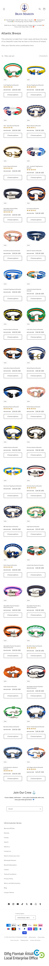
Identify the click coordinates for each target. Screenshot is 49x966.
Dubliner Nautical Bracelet (34, 250)
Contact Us (7, 851)
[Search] (40, 9)
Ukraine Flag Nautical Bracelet (35, 85)
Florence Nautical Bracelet (34, 447)
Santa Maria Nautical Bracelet (12, 368)
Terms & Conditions (10, 874)
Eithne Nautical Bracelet (33, 407)
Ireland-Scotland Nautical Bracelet (34, 290)
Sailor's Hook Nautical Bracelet (35, 726)
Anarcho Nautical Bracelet (11, 329)
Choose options (12, 95)
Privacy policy (41, 937)
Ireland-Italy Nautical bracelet (35, 565)
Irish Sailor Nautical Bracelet (35, 329)
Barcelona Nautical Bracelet (11, 726)
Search (6, 842)
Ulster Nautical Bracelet (10, 686)
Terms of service (14, 940)
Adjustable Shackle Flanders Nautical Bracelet (11, 606)
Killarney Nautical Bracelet (34, 486)
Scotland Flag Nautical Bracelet (12, 289)
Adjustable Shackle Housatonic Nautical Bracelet (12, 646)
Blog (5, 888)
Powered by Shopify (22, 937)
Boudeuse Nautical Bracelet (11, 407)
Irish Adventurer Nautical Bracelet (11, 768)
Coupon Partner (9, 892)
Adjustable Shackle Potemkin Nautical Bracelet (35, 687)
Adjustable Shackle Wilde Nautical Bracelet (11, 209)
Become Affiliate (9, 828)
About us (7, 847)
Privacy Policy (8, 879)
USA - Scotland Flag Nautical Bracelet (35, 167)
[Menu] (4, 9)
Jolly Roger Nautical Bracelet (35, 767)
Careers (6, 870)
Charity (6, 838)
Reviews (6, 833)
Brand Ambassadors (10, 865)
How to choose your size (11, 856)
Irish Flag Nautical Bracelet (11, 85)
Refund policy (32, 937)
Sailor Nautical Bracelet (10, 565)
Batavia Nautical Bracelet (34, 125)
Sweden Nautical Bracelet (11, 447)
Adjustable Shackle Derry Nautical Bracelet (34, 606)
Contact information (35, 940)
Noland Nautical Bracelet (34, 368)
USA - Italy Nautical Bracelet (11, 125)
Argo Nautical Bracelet (33, 526)
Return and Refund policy (12, 883)
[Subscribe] (40, 809)
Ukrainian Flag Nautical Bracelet (13, 486)
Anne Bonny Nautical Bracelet (12, 250)
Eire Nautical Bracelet (33, 208)
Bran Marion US (13, 937)
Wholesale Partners (10, 860)
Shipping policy (24, 940)
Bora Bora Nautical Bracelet (34, 646)
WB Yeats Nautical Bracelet (11, 526)
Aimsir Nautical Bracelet (10, 166)
